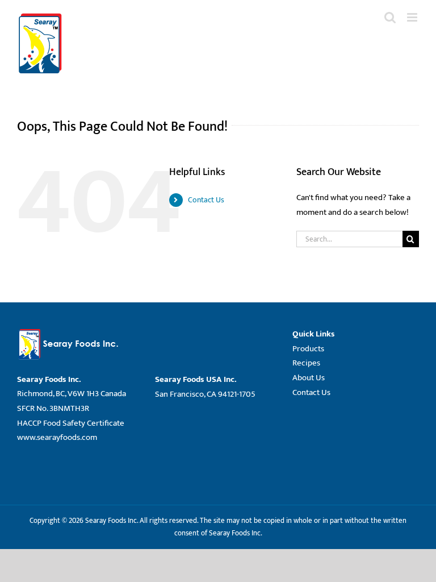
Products (308, 349)
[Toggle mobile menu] (413, 17)
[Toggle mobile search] (390, 17)
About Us (308, 378)
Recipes (306, 363)
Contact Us (206, 199)
